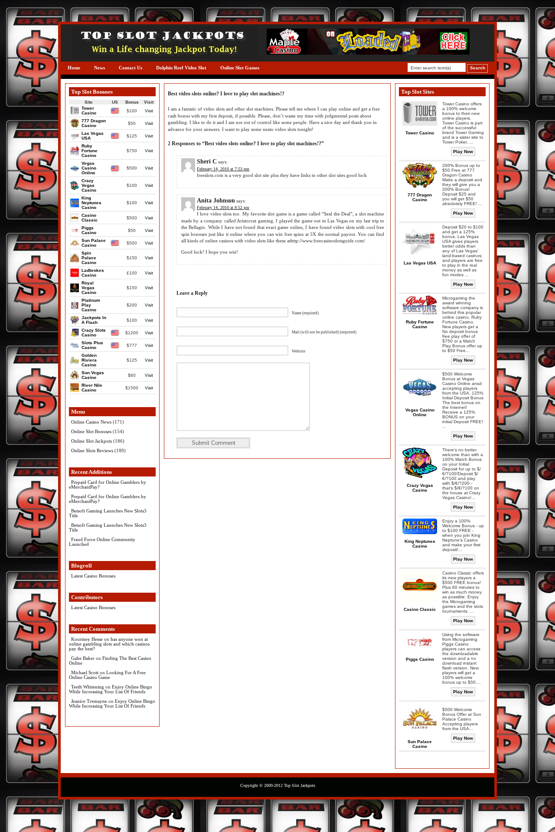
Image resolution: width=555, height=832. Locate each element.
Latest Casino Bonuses (93, 575)
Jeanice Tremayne (89, 701)
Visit (149, 110)
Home (74, 67)
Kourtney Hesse (87, 639)
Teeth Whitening (87, 686)
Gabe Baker (83, 658)
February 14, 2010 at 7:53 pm (223, 168)
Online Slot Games (239, 67)
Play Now (463, 151)
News (99, 67)
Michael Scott (84, 672)
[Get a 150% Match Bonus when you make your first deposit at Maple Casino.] (368, 52)
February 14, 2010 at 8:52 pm (223, 207)
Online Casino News (91, 421)
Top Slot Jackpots (299, 785)
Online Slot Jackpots (91, 441)
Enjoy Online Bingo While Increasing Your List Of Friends (110, 689)
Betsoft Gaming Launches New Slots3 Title (108, 513)
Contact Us (130, 67)
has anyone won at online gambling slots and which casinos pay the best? (109, 643)
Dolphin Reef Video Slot (181, 67)
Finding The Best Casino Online (110, 661)
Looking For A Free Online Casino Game (107, 675)
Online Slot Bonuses (91, 431)
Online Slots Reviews (92, 450)
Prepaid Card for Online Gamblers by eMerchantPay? (107, 484)
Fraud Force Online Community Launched (102, 542)
